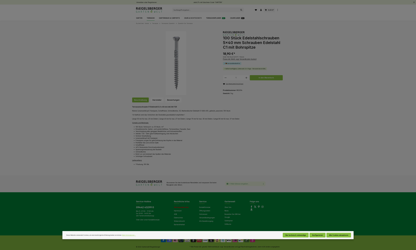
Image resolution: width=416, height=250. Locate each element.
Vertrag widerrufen (181, 207)
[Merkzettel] (256, 10)
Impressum (178, 211)
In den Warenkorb (266, 78)
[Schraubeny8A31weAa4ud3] (176, 63)
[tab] (140, 100)
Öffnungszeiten (204, 211)
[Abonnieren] (263, 183)
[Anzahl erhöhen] (246, 77)
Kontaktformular (154, 220)
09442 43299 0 (145, 207)
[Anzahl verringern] (225, 77)
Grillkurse (228, 224)
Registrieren (152, 2)
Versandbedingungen (207, 218)
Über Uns (228, 207)
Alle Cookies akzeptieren (338, 235)
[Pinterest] (259, 207)
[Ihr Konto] (261, 10)
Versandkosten (229, 247)
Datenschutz (178, 218)
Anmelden (140, 2)
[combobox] (205, 10)
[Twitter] (255, 207)
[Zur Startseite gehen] (149, 10)
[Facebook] (251, 207)
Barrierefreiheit (179, 224)
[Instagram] (262, 207)
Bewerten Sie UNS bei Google (232, 215)
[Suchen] (241, 10)
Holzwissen (203, 214)
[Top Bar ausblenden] (414, 2)
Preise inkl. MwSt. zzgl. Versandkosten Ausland (239, 59)
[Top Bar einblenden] (277, 10)
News (227, 211)
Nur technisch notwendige (295, 235)
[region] (176, 63)
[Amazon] (251, 210)
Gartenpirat (228, 221)
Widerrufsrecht (179, 221)
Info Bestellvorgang (206, 221)
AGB (175, 214)
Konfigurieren (317, 235)
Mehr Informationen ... (129, 235)
